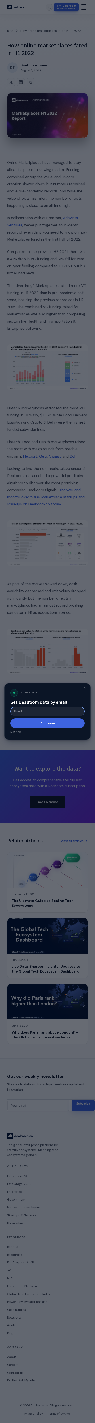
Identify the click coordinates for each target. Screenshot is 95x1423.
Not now (15, 732)
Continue (47, 723)
